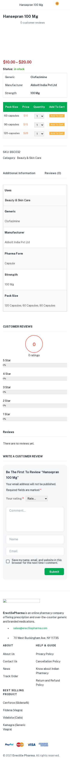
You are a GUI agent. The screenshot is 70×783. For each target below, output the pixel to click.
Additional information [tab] (19, 173)
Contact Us (10, 661)
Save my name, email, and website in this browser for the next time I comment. (37, 561)
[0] (54, 5)
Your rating (15, 498)
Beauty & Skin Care (29, 157)
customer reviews (32, 22)
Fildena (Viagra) (13, 710)
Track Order (10, 676)
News (6, 668)
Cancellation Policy (48, 661)
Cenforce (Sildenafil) (16, 702)
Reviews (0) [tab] (53, 173)
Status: (8, 69)
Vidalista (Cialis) (13, 717)
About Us (9, 654)
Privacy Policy (44, 654)
